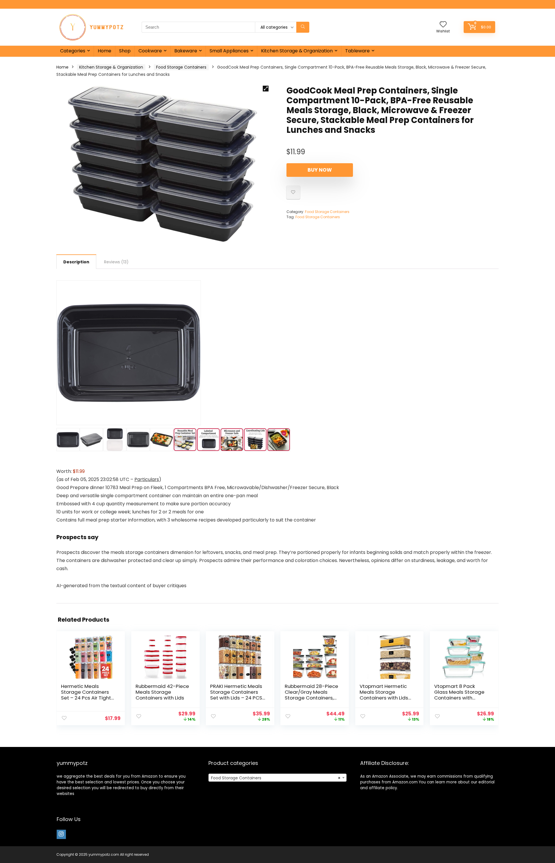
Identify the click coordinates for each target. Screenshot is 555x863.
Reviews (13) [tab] (116, 262)
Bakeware (185, 50)
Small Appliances (229, 50)
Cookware (150, 50)
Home (104, 50)
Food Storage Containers (181, 67)
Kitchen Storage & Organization (297, 50)
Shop (125, 50)
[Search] (302, 27)
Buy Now (320, 169)
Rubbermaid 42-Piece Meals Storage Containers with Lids (162, 692)
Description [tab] (76, 262)
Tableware (357, 50)
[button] (266, 88)
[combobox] (277, 778)
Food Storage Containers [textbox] (276, 778)
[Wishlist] (443, 25)
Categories (72, 50)
